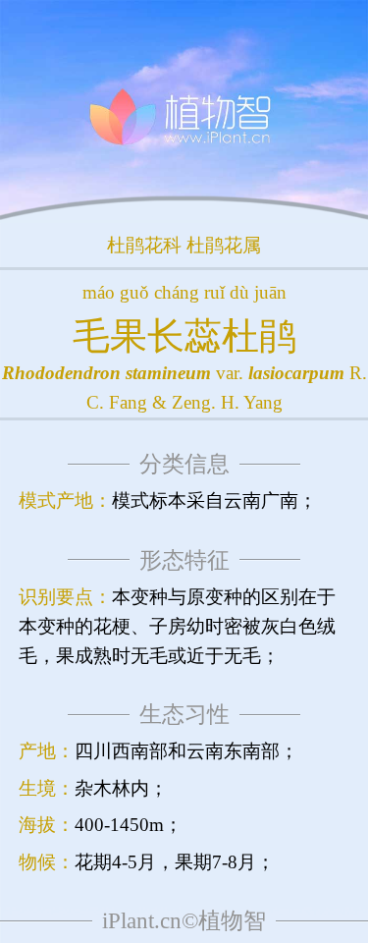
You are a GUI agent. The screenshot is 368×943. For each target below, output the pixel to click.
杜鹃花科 (144, 245)
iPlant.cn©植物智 (184, 921)
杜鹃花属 (223, 245)
